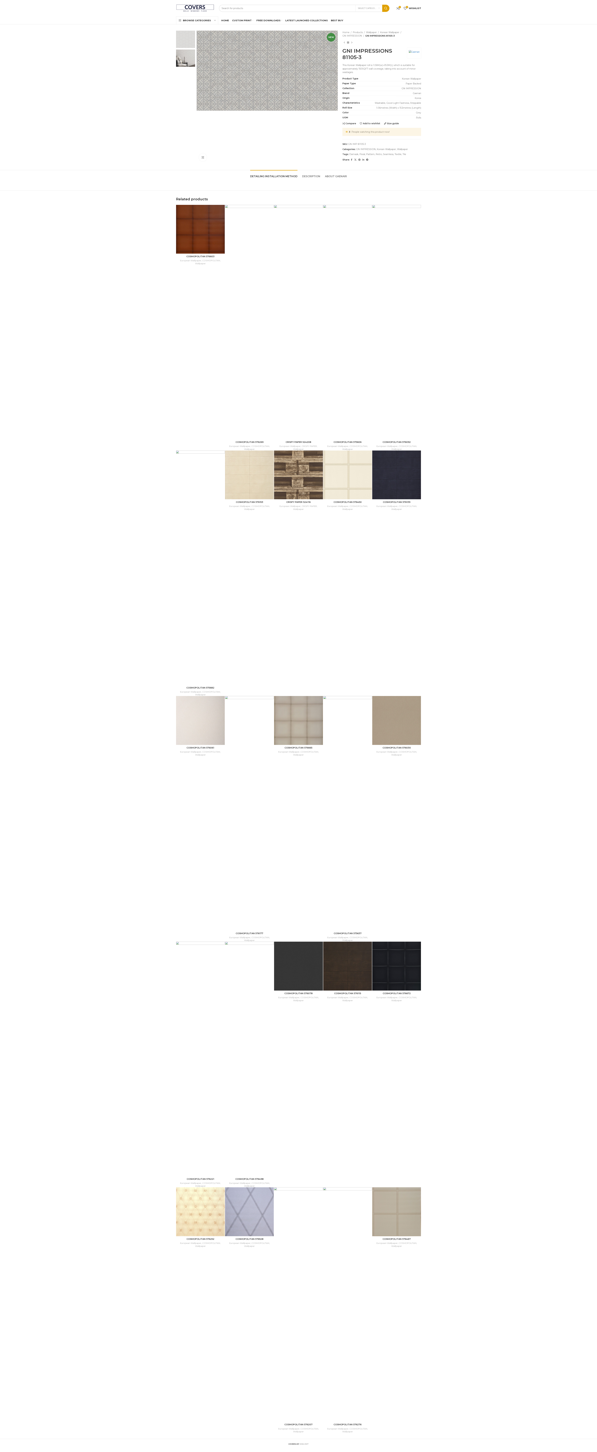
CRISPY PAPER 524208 (298, 442)
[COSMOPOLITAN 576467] (396, 1211)
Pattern (370, 154)
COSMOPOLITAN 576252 (200, 1239)
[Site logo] (195, 8)
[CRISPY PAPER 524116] (298, 475)
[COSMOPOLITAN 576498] (249, 1059)
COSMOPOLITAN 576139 (396, 502)
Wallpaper (371, 32)
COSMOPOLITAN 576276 (347, 1424)
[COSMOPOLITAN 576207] (298, 1304)
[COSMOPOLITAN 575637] (347, 813)
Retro (379, 154)
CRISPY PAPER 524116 (298, 502)
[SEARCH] (385, 8)
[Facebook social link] (351, 160)
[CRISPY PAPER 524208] (298, 322)
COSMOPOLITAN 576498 (249, 1179)
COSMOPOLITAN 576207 (298, 1424)
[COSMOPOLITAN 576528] (249, 1211)
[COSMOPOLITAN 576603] (200, 229)
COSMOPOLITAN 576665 (298, 747)
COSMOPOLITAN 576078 (298, 993)
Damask (353, 154)
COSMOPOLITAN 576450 (348, 502)
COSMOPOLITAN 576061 (200, 747)
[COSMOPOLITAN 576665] (298, 720)
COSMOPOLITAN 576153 (249, 502)
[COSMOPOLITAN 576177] (249, 813)
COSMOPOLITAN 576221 (200, 1179)
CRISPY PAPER (309, 446)
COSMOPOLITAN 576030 (397, 747)
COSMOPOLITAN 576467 (397, 1239)
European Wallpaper (190, 260)
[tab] (273, 175)
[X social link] (355, 160)
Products (358, 32)
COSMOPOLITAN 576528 (249, 1239)
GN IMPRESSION (352, 35)
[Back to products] (348, 43)
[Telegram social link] (367, 160)
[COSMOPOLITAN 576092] (396, 322)
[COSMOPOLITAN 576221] (200, 1059)
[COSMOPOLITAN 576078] (298, 966)
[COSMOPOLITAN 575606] (347, 322)
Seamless (388, 154)
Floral (362, 154)
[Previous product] (344, 43)
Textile (398, 154)
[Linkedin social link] (363, 160)
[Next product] (352, 43)
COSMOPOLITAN (211, 260)
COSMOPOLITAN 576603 (200, 256)
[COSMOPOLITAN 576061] (200, 720)
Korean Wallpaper (389, 32)
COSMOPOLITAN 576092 (397, 442)
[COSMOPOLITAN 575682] (200, 568)
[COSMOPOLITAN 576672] (396, 966)
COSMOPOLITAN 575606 (347, 442)
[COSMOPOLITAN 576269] (249, 322)
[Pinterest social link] (359, 160)
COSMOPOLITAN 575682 (200, 687)
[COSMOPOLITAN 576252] (200, 1211)
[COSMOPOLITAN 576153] (249, 475)
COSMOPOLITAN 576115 (347, 993)
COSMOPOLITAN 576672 (397, 993)
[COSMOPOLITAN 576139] (396, 475)
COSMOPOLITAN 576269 (249, 442)
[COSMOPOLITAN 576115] (347, 966)
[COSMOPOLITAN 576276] (347, 1304)
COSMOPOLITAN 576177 (249, 933)
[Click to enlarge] (203, 157)
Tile (404, 154)
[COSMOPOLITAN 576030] (396, 720)
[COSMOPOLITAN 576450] (347, 475)
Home (345, 32)
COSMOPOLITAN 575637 (347, 933)
